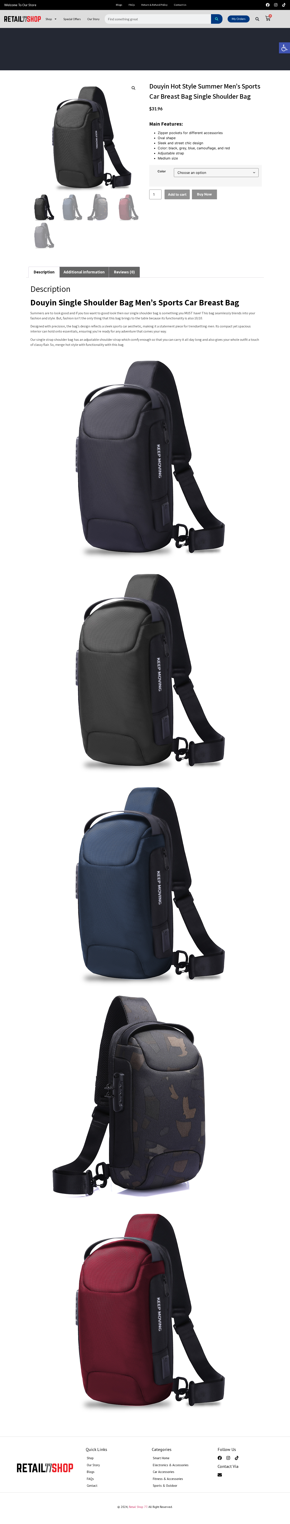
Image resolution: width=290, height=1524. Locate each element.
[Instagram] (276, 5)
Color (162, 171)
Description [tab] (44, 272)
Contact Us (180, 4)
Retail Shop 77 (138, 1507)
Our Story (93, 19)
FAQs (132, 4)
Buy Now (204, 194)
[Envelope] (220, 1475)
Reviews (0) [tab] (124, 272)
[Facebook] (268, 5)
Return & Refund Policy (154, 4)
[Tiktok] (284, 5)
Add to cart (177, 194)
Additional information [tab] (84, 272)
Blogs (119, 4)
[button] (284, 47)
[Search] (216, 19)
